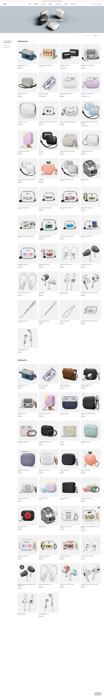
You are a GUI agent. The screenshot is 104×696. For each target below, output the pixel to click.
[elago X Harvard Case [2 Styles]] (70, 197)
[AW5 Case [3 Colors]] (28, 402)
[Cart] (100, 4)
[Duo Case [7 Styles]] (49, 487)
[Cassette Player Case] (28, 54)
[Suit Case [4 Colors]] (70, 487)
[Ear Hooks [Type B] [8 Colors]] (28, 282)
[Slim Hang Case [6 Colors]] (28, 431)
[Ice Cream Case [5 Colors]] (49, 402)
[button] (30, 4)
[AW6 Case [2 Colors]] (28, 515)
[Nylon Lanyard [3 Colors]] (49, 310)
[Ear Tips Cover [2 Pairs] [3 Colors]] (70, 573)
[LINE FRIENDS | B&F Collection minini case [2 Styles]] (91, 515)
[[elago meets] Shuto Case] (91, 225)
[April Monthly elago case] (28, 253)
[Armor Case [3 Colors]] (70, 459)
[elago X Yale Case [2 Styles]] (28, 197)
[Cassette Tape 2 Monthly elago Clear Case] (49, 111)
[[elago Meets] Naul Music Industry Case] (28, 225)
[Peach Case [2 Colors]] (91, 459)
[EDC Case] (49, 140)
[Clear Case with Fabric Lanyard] (70, 168)
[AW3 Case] (70, 431)
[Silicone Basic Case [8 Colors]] (70, 82)
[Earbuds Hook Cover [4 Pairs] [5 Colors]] (91, 573)
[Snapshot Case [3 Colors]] (91, 374)
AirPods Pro (7, 47)
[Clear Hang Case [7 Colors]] (91, 140)
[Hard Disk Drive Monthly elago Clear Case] (91, 310)
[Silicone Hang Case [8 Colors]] (91, 82)
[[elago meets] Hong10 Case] (91, 197)
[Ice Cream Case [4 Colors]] (28, 140)
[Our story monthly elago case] (49, 197)
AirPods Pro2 (7, 45)
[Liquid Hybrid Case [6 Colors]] (28, 459)
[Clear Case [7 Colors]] (28, 111)
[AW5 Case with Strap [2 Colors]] (91, 54)
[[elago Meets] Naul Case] (49, 253)
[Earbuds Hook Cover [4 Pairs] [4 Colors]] (91, 282)
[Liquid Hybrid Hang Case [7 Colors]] (91, 402)
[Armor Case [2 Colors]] (28, 82)
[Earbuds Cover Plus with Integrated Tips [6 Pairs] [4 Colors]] (28, 573)
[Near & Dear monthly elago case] (70, 225)
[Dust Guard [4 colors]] (49, 82)
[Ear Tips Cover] (49, 282)
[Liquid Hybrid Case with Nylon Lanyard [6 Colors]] (91, 111)
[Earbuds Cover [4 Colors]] (91, 253)
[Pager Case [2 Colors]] (70, 54)
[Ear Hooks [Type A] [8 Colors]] (70, 253)
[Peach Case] (49, 168)
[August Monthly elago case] (70, 515)
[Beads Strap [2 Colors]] (70, 310)
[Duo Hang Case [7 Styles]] (91, 487)
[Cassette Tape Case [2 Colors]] (49, 54)
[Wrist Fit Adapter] (91, 168)
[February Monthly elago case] (49, 225)
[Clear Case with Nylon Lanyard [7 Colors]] (28, 168)
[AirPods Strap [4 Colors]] (28, 338)
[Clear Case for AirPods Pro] (49, 459)
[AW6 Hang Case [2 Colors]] (28, 487)
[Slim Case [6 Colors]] (70, 402)
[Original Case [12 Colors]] (91, 431)
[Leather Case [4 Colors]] (70, 374)
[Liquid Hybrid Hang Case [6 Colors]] (70, 140)
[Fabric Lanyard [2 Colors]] (28, 310)
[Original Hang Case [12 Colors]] (49, 431)
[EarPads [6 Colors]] (70, 282)
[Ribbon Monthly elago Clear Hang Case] (70, 111)
